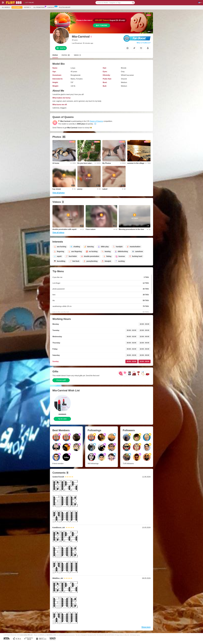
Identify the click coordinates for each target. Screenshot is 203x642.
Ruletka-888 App (64, 7)
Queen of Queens (96, 121)
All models (6, 7)
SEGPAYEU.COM (51, 635)
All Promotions (39, 7)
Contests (50, 7)
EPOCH (42, 635)
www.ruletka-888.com (26, 635)
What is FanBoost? (144, 43)
